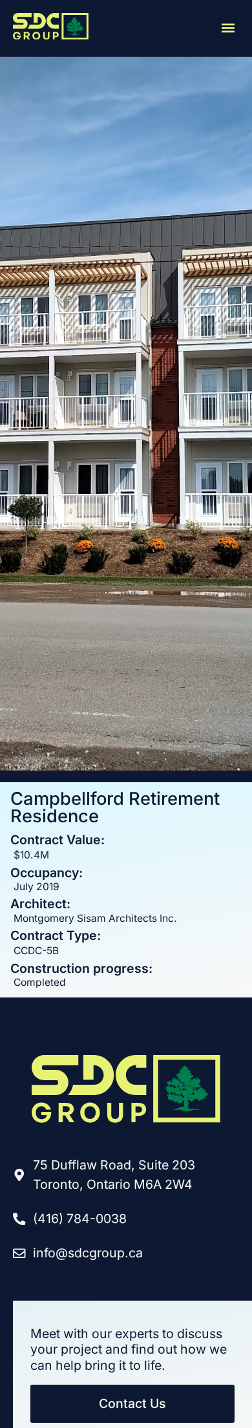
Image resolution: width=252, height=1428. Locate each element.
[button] (227, 28)
